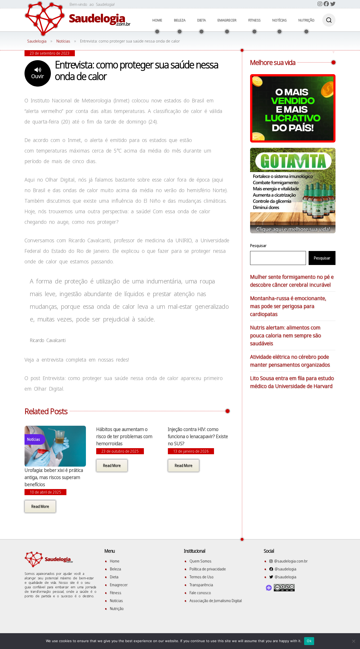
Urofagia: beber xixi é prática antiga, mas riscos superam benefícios (54, 477)
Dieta (201, 20)
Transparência (201, 584)
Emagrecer (226, 20)
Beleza (179, 20)
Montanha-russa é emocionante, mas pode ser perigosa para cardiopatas (288, 306)
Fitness (254, 20)
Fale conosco (200, 592)
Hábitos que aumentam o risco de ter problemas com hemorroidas (124, 436)
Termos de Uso (201, 576)
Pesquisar (258, 245)
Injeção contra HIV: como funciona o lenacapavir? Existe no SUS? (198, 436)
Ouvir (37, 76)
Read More (40, 506)
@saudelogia (284, 568)
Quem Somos (200, 560)
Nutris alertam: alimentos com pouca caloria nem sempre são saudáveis (285, 335)
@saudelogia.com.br (290, 560)
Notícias (279, 20)
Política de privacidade (207, 568)
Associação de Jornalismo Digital (215, 600)
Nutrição (306, 20)
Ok (309, 641)
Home (157, 20)
